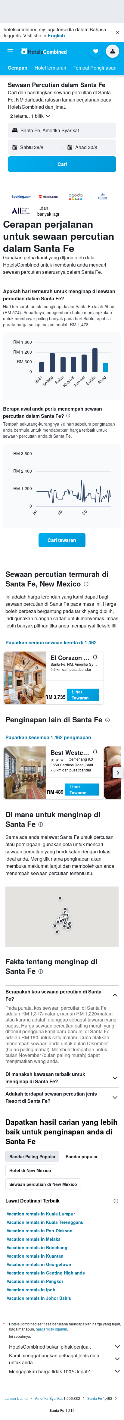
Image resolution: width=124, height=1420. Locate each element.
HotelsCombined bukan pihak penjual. (50, 1346)
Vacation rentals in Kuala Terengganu (45, 1222)
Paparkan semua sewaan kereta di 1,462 (51, 642)
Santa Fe (94, 1398)
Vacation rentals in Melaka (33, 1239)
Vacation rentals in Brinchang (37, 1247)
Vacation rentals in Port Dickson (40, 1231)
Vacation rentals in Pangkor (35, 1281)
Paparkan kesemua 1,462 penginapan (48, 737)
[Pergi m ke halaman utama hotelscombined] (43, 51)
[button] (117, 32)
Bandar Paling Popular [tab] (32, 1156)
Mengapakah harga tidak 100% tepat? (49, 1371)
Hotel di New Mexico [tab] (30, 1170)
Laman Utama (16, 1398)
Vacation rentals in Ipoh (31, 1290)
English (56, 35)
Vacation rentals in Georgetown (39, 1264)
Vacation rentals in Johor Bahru (39, 1298)
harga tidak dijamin (51, 1328)
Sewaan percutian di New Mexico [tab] (43, 1184)
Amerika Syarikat (49, 1398)
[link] (62, 540)
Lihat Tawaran (80, 695)
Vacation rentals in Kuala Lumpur (41, 1214)
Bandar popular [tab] (82, 1156)
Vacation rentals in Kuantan (35, 1256)
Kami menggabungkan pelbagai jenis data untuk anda (54, 1359)
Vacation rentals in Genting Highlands (46, 1273)
